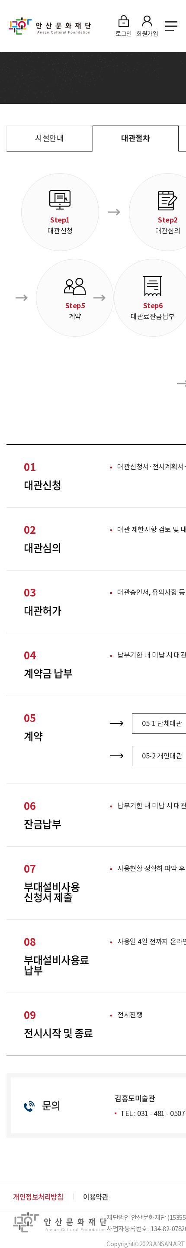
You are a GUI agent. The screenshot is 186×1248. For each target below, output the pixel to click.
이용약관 (95, 1196)
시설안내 (49, 138)
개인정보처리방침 (38, 1196)
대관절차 (135, 138)
